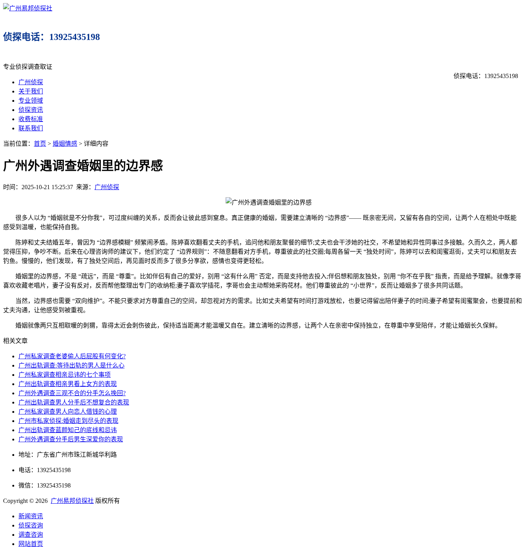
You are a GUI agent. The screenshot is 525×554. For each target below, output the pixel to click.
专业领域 (30, 100)
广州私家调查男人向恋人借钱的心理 (67, 411)
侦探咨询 (30, 525)
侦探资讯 (30, 109)
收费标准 (30, 119)
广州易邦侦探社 (72, 500)
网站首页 (30, 544)
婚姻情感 (65, 143)
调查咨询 (30, 534)
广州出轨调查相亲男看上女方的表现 (67, 384)
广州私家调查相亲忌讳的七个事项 (64, 374)
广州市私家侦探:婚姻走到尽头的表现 (68, 421)
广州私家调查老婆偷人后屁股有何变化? (72, 356)
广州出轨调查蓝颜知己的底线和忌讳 (67, 430)
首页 (40, 143)
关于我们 (30, 91)
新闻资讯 (30, 516)
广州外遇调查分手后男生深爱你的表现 (70, 439)
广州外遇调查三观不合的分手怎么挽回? (72, 393)
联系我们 (30, 128)
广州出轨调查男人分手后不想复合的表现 (73, 402)
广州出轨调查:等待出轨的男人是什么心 (71, 365)
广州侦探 (30, 82)
